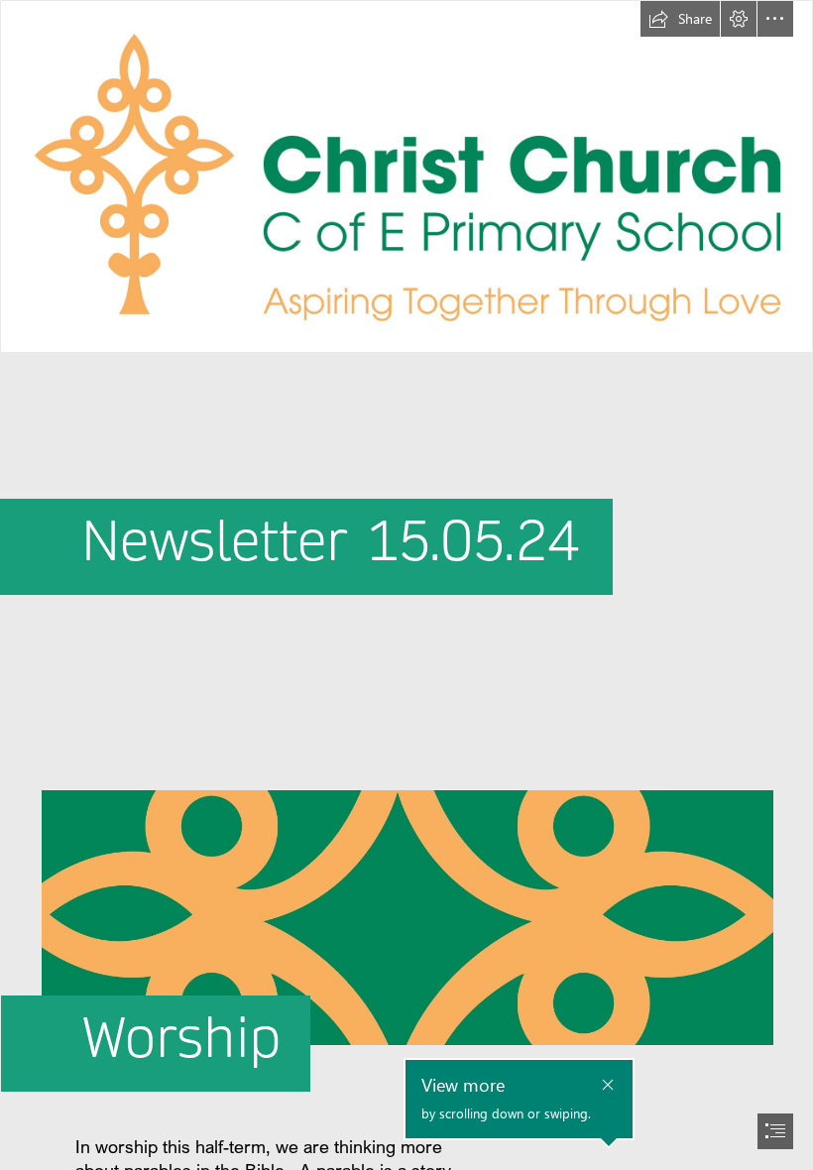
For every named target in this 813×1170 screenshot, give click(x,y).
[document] (406, 585)
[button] (680, 19)
